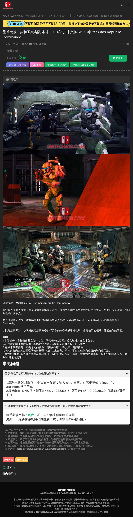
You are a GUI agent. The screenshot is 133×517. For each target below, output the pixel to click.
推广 (128, 43)
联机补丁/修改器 (17, 64)
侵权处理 (71, 490)
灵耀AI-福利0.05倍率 (83, 64)
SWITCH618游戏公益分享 (8, 5)
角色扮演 (8, 459)
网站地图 (62, 490)
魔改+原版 (22, 459)
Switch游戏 (16, 15)
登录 (11, 473)
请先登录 (118, 58)
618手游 (37, 64)
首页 (5, 15)
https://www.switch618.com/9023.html (41, 448)
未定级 (42, 43)
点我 (31, 415)
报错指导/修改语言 (56, 64)
